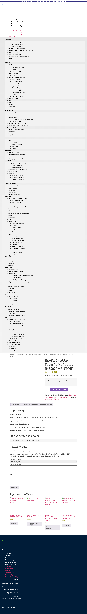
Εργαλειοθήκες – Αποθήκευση (16, 77)
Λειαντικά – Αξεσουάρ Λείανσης (17, 123)
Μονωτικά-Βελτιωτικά (14, 54)
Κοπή (13, 75)
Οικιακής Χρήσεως (11, 127)
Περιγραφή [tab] (15, 404)
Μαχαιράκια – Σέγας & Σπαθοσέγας (18, 282)
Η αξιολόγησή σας (16, 464)
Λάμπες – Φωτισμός (14, 194)
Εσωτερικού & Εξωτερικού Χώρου (18, 42)
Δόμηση (8, 100)
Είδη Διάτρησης (12, 117)
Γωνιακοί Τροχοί (16, 88)
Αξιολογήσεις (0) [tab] (46, 404)
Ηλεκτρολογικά (10, 184)
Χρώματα (8, 40)
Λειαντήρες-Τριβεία (17, 90)
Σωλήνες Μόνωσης (17, 167)
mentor (47, 399)
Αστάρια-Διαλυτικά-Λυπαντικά (16, 48)
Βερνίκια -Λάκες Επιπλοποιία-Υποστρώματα (21, 50)
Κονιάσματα (11, 106)
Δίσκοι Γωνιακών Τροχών (15, 115)
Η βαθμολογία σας (16, 459)
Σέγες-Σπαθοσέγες (17, 86)
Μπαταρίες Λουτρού (17, 175)
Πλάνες (14, 94)
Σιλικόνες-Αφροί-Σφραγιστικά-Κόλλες (18, 56)
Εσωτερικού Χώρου (17, 44)
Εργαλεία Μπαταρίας (18, 83)
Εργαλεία (8, 63)
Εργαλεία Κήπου (13, 140)
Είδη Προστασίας (13, 65)
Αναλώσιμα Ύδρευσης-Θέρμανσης (18, 169)
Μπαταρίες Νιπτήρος (18, 177)
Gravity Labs (82, 611)
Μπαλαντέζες (12, 192)
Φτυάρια (14, 142)
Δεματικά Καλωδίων (14, 186)
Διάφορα (10, 265)
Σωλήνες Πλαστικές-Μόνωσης (17, 163)
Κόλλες (10, 104)
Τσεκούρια (15, 146)
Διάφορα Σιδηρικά (13, 152)
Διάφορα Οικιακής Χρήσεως (16, 129)
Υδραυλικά (8, 161)
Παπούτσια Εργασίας (18, 67)
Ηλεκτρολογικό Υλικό (14, 188)
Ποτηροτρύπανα (16, 121)
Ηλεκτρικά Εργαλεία (14, 79)
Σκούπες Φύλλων (17, 144)
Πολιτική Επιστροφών (17, 19)
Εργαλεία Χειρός (13, 73)
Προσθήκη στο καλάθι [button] (33, 524)
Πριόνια (14, 148)
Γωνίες (14, 156)
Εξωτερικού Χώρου (17, 46)
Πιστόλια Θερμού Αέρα (18, 92)
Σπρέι (10, 58)
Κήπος (7, 138)
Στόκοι (10, 102)
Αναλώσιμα (9, 111)
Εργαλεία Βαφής (13, 98)
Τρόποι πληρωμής (16, 24)
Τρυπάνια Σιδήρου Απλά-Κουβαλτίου (22, 119)
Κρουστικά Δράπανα (18, 81)
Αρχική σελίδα (14, 354)
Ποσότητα (49, 380)
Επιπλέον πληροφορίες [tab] (30, 404)
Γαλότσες (14, 69)
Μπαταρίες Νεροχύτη (18, 179)
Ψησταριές (11, 131)
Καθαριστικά (12, 136)
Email (11, 481)
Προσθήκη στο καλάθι (59, 389)
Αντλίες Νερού (12, 171)
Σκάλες (10, 134)
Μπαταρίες (11, 173)
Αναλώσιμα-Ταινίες (13, 113)
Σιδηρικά (8, 150)
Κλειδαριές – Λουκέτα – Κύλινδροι (17, 159)
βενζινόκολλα (54, 399)
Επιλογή (13, 523)
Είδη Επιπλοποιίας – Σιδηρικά (16, 154)
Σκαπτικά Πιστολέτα (17, 96)
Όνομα (12, 474)
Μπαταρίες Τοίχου (17, 338)
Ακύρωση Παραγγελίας (17, 21)
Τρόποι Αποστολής (16, 26)
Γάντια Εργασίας (16, 71)
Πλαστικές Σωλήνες (17, 165)
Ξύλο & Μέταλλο (13, 52)
